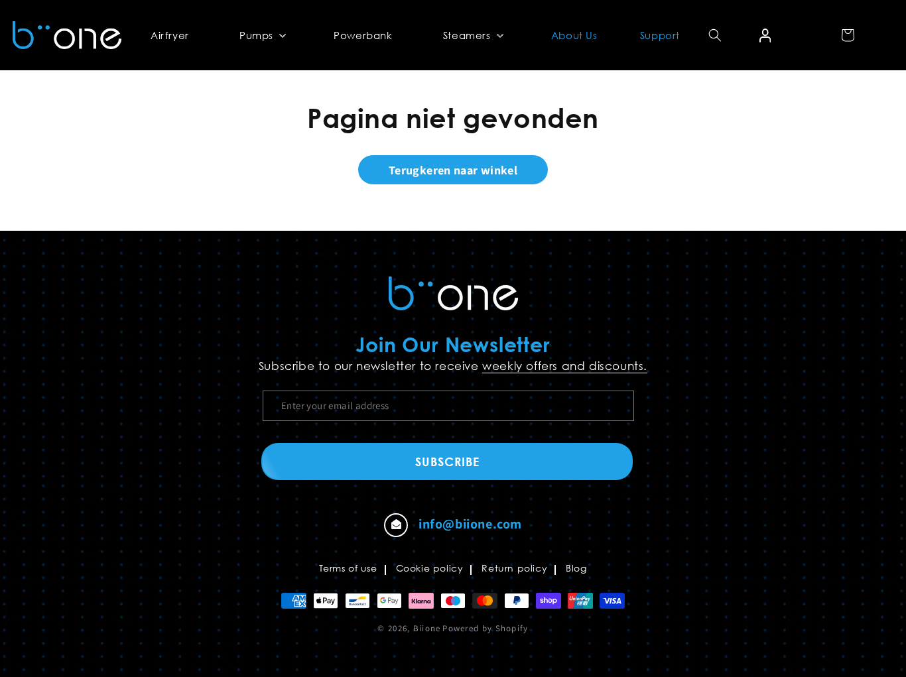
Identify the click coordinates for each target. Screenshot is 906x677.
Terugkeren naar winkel (453, 170)
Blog (576, 568)
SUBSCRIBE (447, 461)
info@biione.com (470, 523)
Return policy (514, 568)
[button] (261, 35)
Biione (427, 628)
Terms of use (348, 568)
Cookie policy (430, 568)
